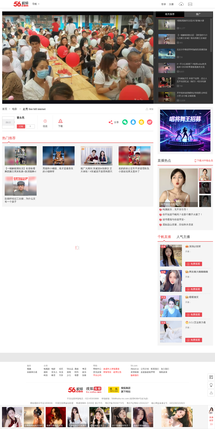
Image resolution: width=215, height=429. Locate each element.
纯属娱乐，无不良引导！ (175, 209)
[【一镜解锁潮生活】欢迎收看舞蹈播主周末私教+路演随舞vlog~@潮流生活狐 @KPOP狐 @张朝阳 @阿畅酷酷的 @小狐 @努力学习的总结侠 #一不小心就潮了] (21, 155)
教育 (53, 375)
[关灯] (211, 385)
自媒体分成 (32, 372)
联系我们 (155, 369)
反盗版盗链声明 (148, 372)
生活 (61, 372)
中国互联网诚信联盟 (64, 403)
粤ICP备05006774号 (114, 403)
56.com (20, 5)
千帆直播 (164, 237)
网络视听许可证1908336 (41, 403)
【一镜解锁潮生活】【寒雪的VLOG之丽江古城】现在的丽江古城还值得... (192, 38)
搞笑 (46, 372)
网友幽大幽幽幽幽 (198, 271)
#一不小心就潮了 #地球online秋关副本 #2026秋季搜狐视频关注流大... (191, 67)
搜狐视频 (95, 390)
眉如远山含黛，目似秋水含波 (178, 224)
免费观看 (195, 264)
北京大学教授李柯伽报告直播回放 (192, 49)
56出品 (70, 369)
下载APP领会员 (205, 160)
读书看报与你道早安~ (174, 219)
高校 (77, 369)
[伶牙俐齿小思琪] (178, 170)
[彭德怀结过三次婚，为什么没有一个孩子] (21, 186)
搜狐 (120, 390)
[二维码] (211, 377)
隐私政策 (163, 372)
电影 (15, 109)
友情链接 (135, 372)
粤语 (84, 369)
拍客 (84, 375)
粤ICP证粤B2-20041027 (138, 403)
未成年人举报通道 (111, 369)
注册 (171, 4)
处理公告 (117, 372)
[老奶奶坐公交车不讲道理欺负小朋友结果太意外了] (134, 155)
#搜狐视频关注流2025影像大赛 (190, 20)
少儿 (69, 375)
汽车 (61, 375)
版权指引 (135, 375)
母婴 (77, 375)
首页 (4, 109)
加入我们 (165, 369)
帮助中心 (97, 369)
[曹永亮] (8, 122)
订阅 (21, 126)
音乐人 (54, 372)
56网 (75, 390)
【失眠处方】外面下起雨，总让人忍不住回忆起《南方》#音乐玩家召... (192, 81)
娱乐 (84, 372)
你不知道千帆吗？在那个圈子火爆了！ (183, 214)
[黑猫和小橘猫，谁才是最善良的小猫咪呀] (59, 155)
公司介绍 (145, 369)
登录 (163, 4)
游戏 (69, 372)
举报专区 (107, 372)
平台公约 (97, 375)
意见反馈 (97, 372)
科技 (46, 375)
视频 (29, 369)
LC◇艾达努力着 (197, 322)
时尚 (77, 372)
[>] (181, 4)
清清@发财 (195, 246)
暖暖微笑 (194, 297)
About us (135, 369)
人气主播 (183, 237)
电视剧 (47, 369)
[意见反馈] (211, 392)
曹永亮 (20, 117)
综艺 (61, 369)
